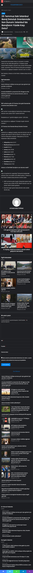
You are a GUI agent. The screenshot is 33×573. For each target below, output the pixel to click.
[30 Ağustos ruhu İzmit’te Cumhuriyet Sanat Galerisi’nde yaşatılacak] (6, 392)
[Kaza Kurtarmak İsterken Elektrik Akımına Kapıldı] (24, 265)
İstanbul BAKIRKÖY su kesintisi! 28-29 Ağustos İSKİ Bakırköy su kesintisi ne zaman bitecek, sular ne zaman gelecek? (15, 94)
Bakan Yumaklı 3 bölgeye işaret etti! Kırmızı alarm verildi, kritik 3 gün (8, 305)
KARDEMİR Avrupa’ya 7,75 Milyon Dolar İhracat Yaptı (20, 419)
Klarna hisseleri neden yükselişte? (11, 403)
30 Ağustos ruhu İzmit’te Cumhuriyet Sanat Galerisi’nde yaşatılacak (20, 391)
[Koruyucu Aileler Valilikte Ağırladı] (8, 282)
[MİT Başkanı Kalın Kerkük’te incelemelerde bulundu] (8, 265)
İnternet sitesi (4, 352)
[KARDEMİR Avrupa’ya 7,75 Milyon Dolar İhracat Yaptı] (6, 421)
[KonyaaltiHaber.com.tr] (16, 5)
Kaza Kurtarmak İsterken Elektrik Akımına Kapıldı (24, 271)
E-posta (3, 346)
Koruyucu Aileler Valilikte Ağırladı (8, 288)
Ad (2, 340)
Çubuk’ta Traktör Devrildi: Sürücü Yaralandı (14, 484)
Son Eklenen (16, 371)
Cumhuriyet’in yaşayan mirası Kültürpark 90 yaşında (16, 414)
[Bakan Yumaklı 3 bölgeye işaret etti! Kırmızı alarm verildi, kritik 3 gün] (8, 298)
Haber (9, 10)
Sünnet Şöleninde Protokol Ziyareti (11, 480)
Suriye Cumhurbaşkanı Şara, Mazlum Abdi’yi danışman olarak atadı (23, 280)
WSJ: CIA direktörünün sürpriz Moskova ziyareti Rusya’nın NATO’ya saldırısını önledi (19, 474)
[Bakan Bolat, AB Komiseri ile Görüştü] (6, 468)
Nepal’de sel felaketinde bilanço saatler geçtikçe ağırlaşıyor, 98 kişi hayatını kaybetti (15, 489)
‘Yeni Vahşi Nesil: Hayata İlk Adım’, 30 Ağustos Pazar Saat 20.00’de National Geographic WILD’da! (20, 408)
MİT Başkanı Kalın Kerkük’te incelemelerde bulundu (8, 272)
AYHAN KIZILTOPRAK (8, 32)
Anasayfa (5, 10)
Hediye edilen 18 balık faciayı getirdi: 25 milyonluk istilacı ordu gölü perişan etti (23, 305)
